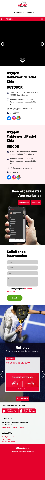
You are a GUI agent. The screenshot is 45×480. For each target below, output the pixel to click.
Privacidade (6, 439)
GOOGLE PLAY (24, 202)
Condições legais (8, 437)
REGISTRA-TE (19, 12)
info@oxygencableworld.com (13, 427)
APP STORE (36, 202)
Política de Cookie (8, 442)
